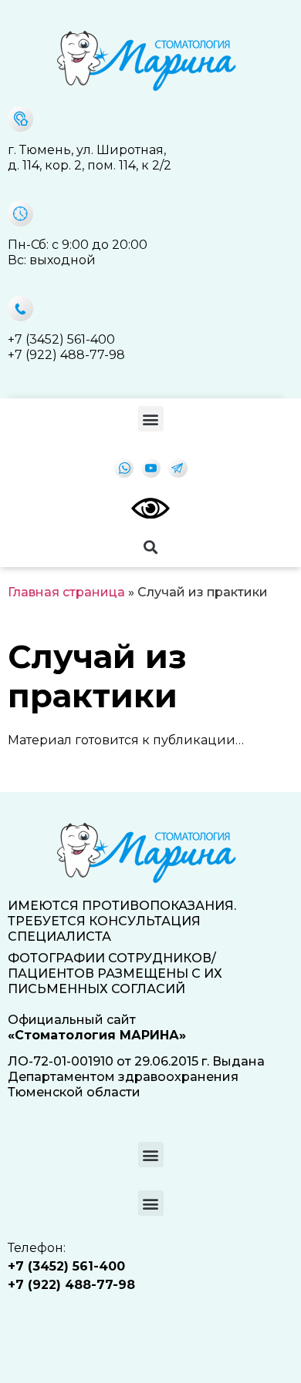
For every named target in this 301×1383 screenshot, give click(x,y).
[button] (151, 418)
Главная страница (66, 592)
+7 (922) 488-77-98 (66, 354)
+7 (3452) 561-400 (61, 339)
